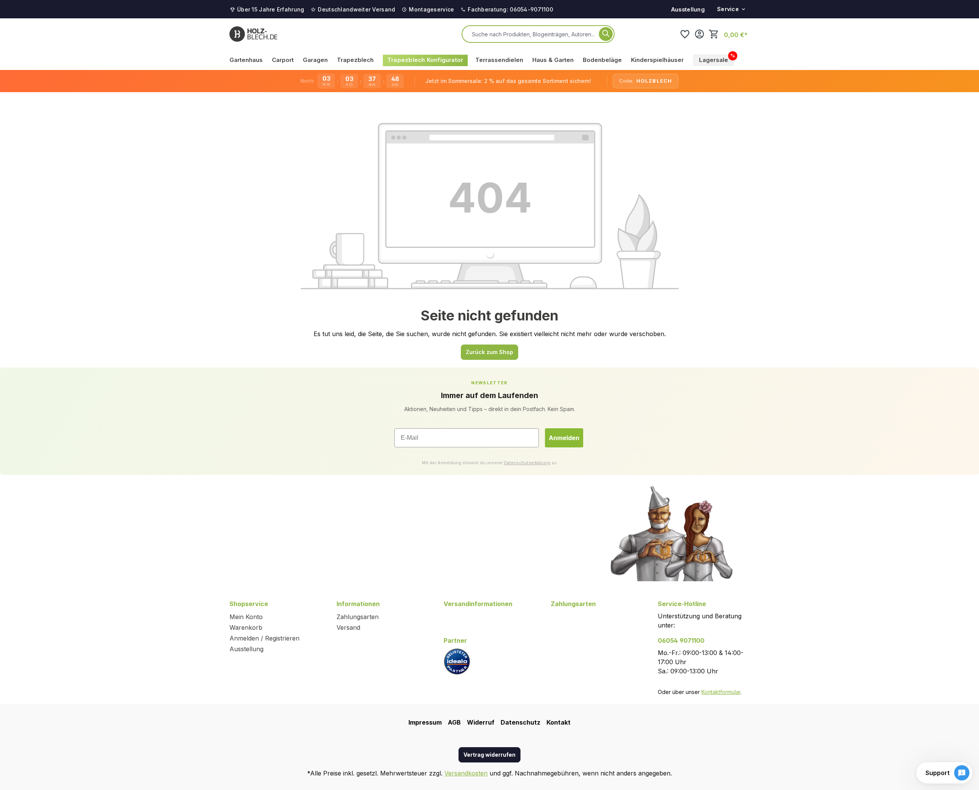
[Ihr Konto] (699, 34)
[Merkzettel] (685, 34)
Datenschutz (520, 722)
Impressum (425, 722)
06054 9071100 (681, 640)
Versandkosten (466, 773)
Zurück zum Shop (489, 352)
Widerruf (480, 722)
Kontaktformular (720, 692)
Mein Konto (246, 617)
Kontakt (558, 722)
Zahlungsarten (358, 617)
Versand (348, 627)
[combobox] (533, 34)
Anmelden (564, 438)
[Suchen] (606, 34)
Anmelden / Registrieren (264, 638)
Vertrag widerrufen (489, 754)
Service (728, 9)
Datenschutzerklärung (527, 462)
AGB (454, 722)
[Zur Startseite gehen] (253, 34)
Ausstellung (688, 9)
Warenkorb (245, 627)
